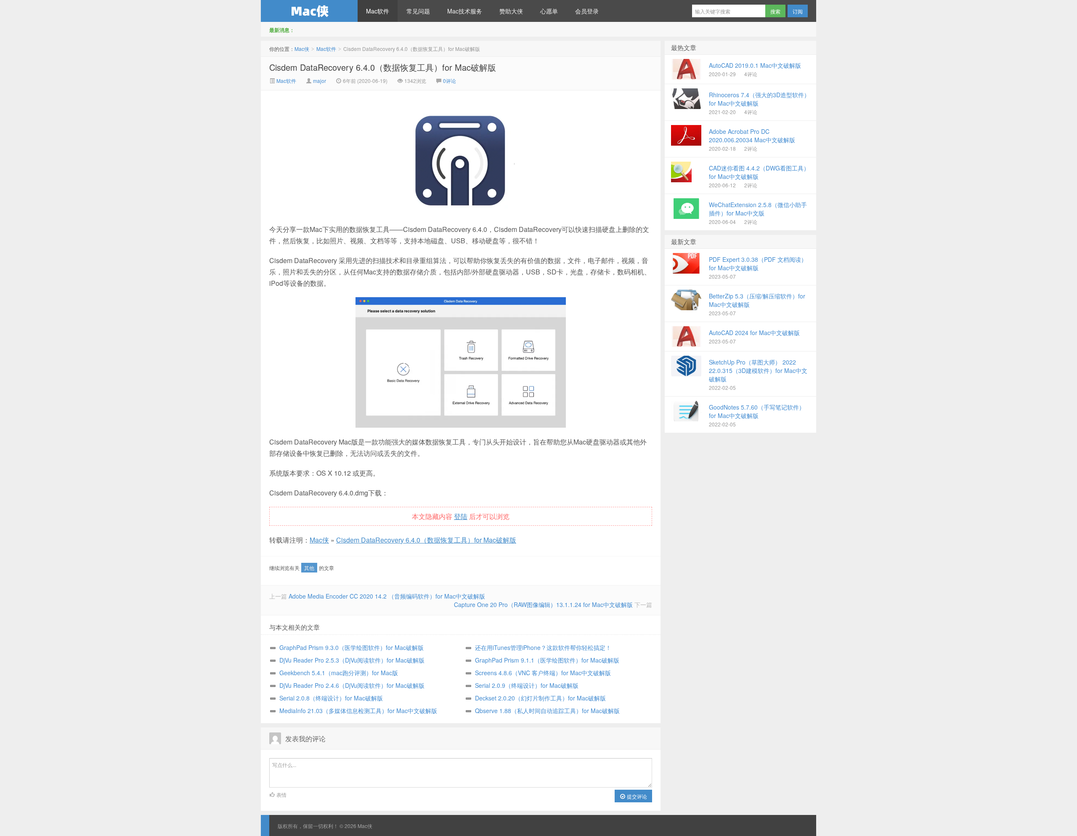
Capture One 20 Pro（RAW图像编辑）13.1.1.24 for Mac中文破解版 (543, 604)
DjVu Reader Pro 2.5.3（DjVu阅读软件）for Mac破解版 (351, 660)
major (319, 80)
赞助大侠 (511, 11)
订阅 (798, 11)
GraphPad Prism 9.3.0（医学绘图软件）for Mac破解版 (351, 647)
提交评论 (636, 796)
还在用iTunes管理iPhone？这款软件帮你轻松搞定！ (543, 647)
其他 (309, 567)
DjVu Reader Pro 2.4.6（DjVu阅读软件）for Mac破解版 (351, 685)
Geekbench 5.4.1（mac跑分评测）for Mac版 (338, 672)
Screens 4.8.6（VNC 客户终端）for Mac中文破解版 (543, 672)
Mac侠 (309, 11)
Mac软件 (377, 11)
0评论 (449, 80)
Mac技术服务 (464, 11)
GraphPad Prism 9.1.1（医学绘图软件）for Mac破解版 (547, 660)
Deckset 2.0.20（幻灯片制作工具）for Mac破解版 (540, 698)
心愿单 (549, 11)
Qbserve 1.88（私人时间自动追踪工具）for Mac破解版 (547, 710)
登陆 (460, 516)
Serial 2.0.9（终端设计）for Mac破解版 (526, 685)
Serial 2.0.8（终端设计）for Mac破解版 (331, 698)
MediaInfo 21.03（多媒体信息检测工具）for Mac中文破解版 (358, 710)
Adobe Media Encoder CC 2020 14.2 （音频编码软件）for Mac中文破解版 (387, 596)
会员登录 (587, 11)
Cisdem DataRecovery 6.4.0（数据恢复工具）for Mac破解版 (382, 67)
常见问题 (418, 11)
